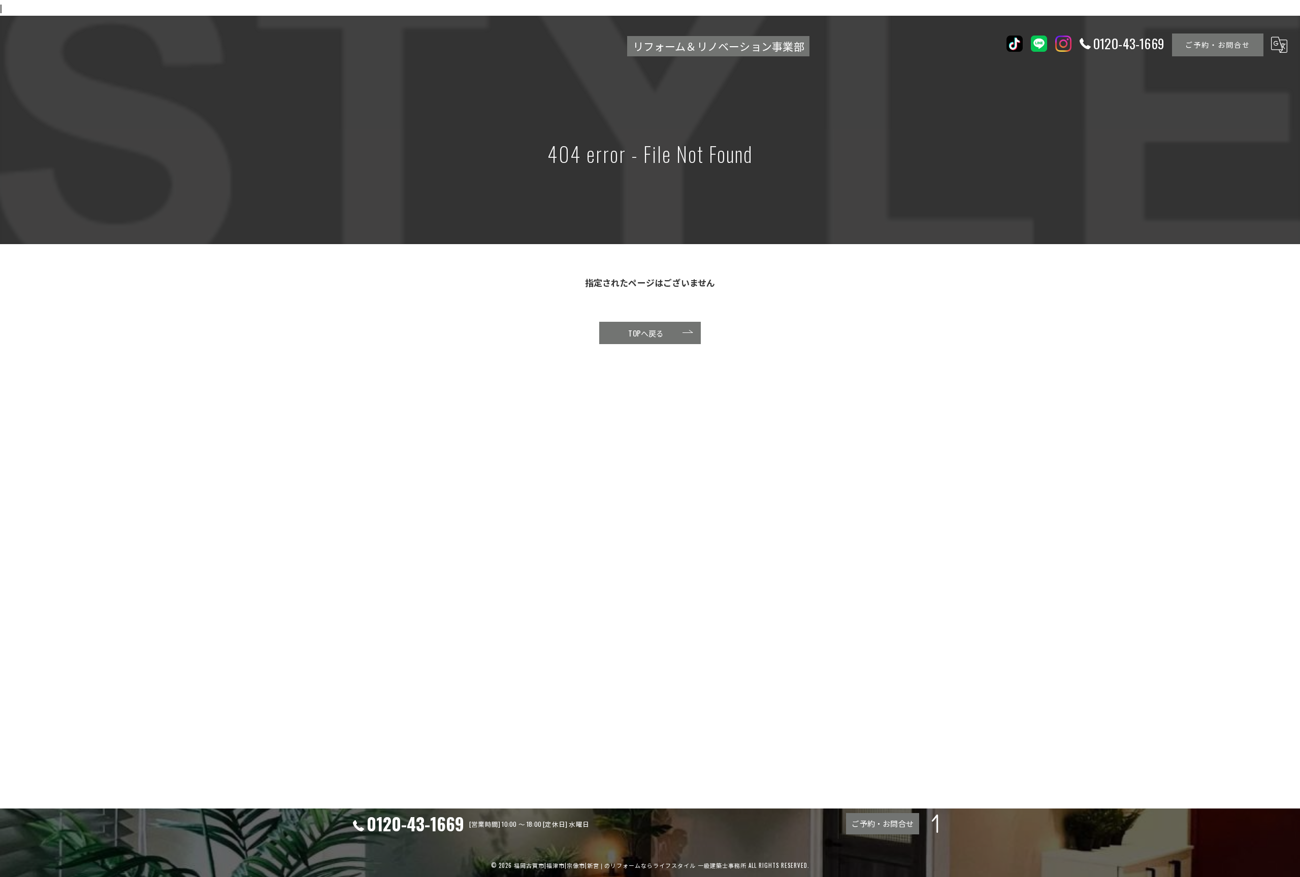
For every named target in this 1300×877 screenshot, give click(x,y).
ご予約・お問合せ (1217, 44)
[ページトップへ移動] (937, 824)
